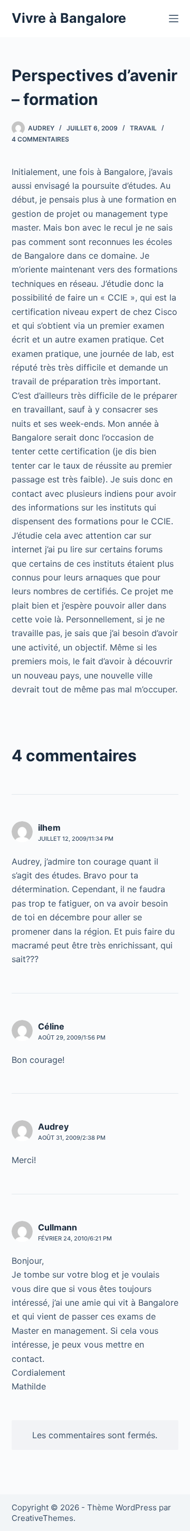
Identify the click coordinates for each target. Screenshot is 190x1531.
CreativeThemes (42, 1518)
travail (143, 128)
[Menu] (173, 18)
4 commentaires (40, 139)
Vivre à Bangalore (69, 18)
